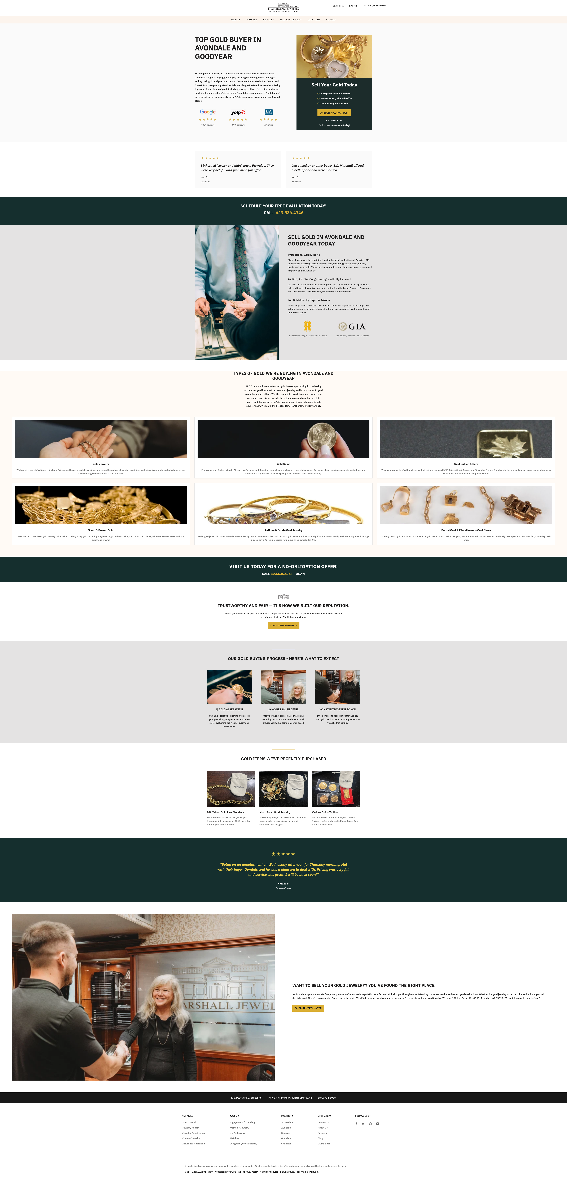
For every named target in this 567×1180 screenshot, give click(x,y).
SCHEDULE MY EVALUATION (283, 625)
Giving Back (324, 1143)
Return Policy (287, 1172)
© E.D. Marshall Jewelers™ (199, 1172)
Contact (331, 19)
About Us (323, 1127)
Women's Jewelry (239, 1127)
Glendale (286, 1138)
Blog (320, 1138)
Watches (251, 19)
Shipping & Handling (307, 1172)
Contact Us (324, 1122)
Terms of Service (269, 1172)
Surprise (285, 1132)
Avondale (286, 1127)
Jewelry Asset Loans (193, 1132)
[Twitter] (363, 1123)
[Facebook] (356, 1123)
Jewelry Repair (190, 1127)
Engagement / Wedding (242, 1122)
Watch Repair (189, 1122)
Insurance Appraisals (193, 1143)
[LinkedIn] (377, 1123)
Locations (314, 19)
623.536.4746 (334, 120)
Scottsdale (287, 1122)
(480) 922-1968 (379, 5)
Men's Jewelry (237, 1132)
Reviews (322, 1132)
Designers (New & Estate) (243, 1143)
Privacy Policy (250, 1172)
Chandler (286, 1143)
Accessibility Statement (228, 1172)
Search (337, 5)
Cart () (353, 5)
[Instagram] (370, 1123)
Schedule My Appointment (334, 113)
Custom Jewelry (191, 1138)
